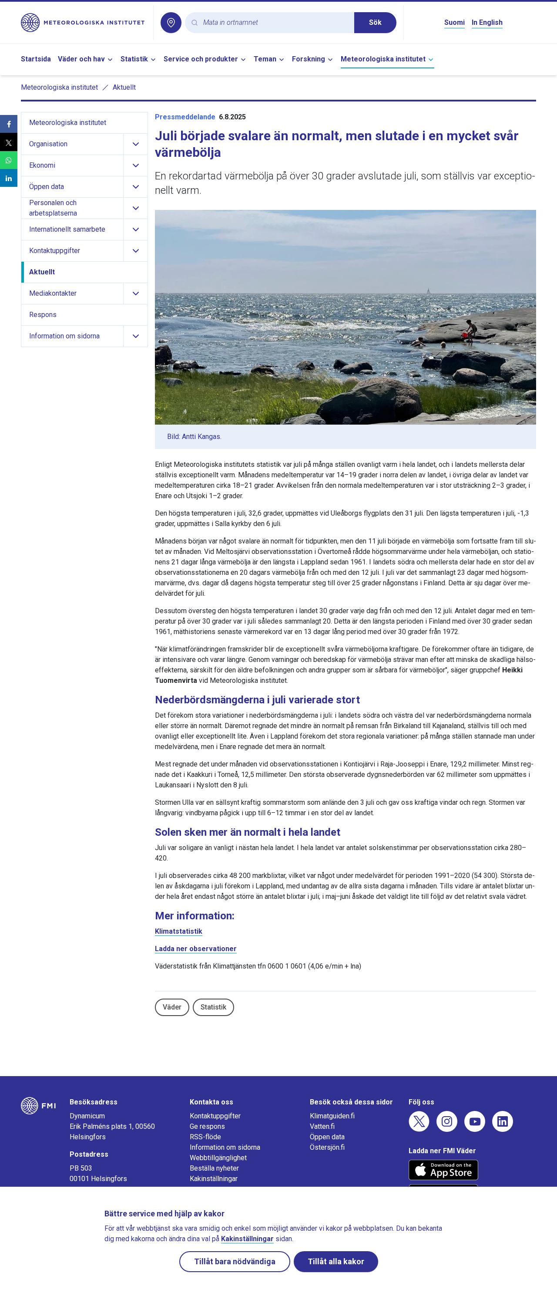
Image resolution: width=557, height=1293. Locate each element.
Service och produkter (201, 59)
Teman (265, 59)
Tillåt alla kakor (336, 1261)
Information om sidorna (225, 1147)
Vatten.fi (322, 1126)
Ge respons (207, 1126)
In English (487, 22)
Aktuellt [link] (124, 87)
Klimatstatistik (178, 931)
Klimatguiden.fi (332, 1116)
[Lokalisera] (171, 22)
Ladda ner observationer (196, 949)
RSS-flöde (205, 1137)
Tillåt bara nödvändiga (234, 1261)
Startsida (36, 59)
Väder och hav (81, 59)
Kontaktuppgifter (215, 1116)
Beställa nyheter (214, 1168)
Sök (375, 22)
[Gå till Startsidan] (83, 22)
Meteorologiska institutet (383, 59)
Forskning (308, 59)
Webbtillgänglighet (218, 1158)
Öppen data (327, 1137)
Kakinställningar (214, 1179)
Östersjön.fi (327, 1147)
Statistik (134, 59)
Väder (172, 1007)
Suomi (454, 22)
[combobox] (275, 23)
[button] (8, 124)
